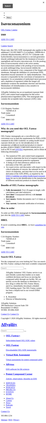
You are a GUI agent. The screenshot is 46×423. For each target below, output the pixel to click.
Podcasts (9, 405)
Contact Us (5, 314)
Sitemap (4, 420)
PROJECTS (10, 390)
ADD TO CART (7, 39)
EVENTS (10, 392)
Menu (9, 18)
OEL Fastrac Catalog (9, 30)
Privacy (16, 420)
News (8, 403)
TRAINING (11, 385)
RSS (10, 420)
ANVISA (19, 149)
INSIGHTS (10, 387)
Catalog (4, 46)
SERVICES (10, 383)
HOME (9, 394)
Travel (8, 407)
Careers (9, 400)
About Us (9, 398)
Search (10, 46)
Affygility (9, 324)
